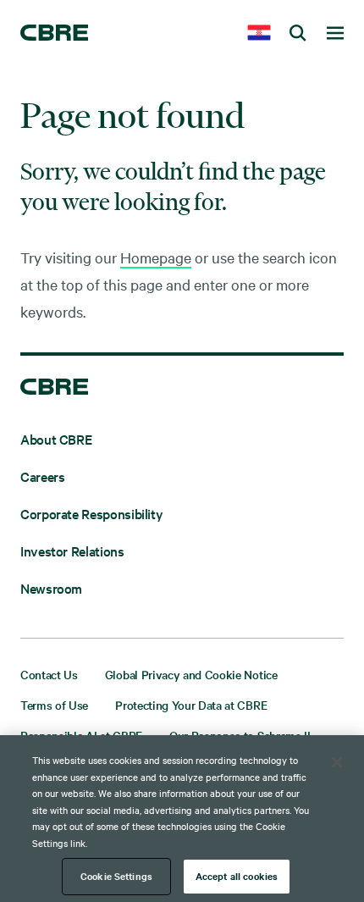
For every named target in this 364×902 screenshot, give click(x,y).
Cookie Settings (116, 876)
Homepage (155, 257)
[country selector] (259, 34)
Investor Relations (72, 550)
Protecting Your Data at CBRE (191, 704)
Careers (42, 476)
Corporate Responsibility (91, 513)
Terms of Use (54, 704)
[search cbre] (298, 34)
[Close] (337, 762)
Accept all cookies (237, 876)
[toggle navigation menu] (335, 34)
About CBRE (55, 438)
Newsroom (51, 587)
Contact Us (49, 674)
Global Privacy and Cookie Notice (191, 674)
